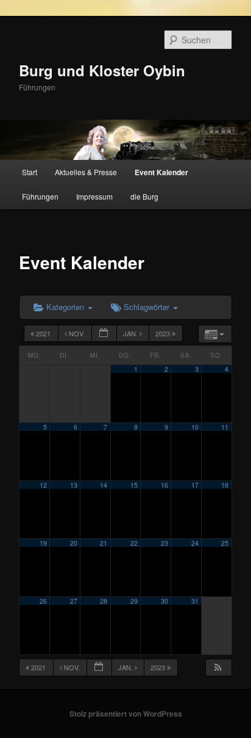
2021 (43, 333)
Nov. (77, 333)
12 (43, 485)
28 (103, 601)
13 (73, 485)
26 (43, 601)
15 (134, 485)
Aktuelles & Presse (86, 172)
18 (224, 485)
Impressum (94, 196)
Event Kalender (161, 172)
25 (224, 543)
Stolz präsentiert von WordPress (125, 713)
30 (164, 601)
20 (73, 543)
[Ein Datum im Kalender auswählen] (104, 333)
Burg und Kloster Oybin (102, 70)
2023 (163, 333)
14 (103, 485)
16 (164, 485)
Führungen (40, 196)
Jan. (131, 333)
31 (195, 601)
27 (73, 601)
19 (43, 543)
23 (164, 543)
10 (195, 427)
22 (134, 543)
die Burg (144, 196)
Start (29, 172)
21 (103, 543)
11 (224, 427)
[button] (218, 667)
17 (195, 485)
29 (134, 601)
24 (195, 543)
